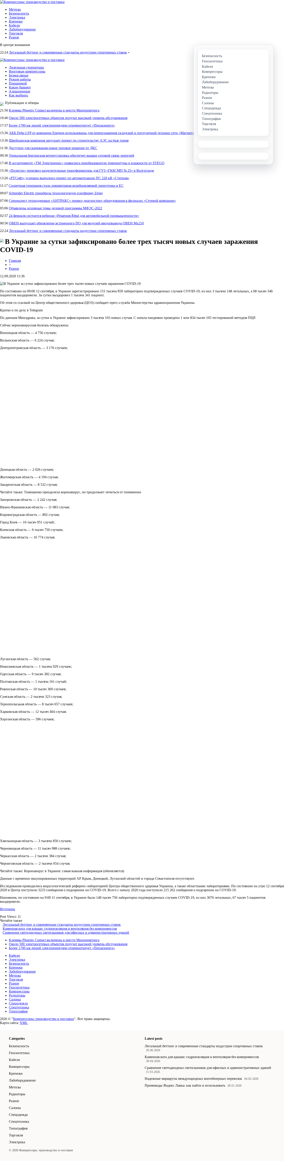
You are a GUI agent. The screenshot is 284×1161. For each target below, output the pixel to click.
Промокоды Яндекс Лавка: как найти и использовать (185, 1085)
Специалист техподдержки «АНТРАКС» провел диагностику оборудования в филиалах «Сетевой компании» (92, 200)
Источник (7, 909)
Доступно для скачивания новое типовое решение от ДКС (53, 148)
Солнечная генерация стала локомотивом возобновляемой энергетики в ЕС (66, 185)
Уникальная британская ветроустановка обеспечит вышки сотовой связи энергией (71, 155)
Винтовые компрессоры (27, 71)
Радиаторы (17, 995)
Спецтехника (19, 1007)
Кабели (14, 25)
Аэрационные (19, 91)
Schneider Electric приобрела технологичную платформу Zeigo (56, 193)
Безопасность (19, 13)
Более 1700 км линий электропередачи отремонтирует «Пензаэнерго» (62, 125)
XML (24, 1023)
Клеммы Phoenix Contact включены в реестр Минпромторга (54, 110)
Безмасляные (18, 75)
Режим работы (20, 79)
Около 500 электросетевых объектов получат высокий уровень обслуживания (68, 118)
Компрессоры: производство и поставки (43, 1019)
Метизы (15, 9)
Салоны (15, 999)
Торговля (16, 33)
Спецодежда (18, 1003)
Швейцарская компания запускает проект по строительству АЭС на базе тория (68, 140)
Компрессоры (19, 991)
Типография (18, 1011)
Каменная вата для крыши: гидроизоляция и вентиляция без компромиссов (60, 928)
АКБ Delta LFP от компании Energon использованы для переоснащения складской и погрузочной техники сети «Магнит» (101, 133)
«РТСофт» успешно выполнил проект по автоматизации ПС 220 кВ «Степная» (69, 178)
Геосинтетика (19, 987)
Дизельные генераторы (26, 67)
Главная (15, 260)
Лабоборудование (22, 29)
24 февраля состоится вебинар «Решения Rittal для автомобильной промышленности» (74, 216)
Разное (14, 37)
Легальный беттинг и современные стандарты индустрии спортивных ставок (68, 52)
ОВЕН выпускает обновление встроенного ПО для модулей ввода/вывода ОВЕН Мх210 (76, 223)
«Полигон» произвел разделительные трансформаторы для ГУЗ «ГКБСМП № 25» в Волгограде (81, 170)
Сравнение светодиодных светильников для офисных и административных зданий (66, 932)
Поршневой (18, 83)
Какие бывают (20, 87)
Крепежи (16, 21)
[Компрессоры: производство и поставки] (32, 2)
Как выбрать (18, 95)
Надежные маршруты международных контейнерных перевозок (193, 1078)
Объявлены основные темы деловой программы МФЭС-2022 (55, 208)
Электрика (17, 17)
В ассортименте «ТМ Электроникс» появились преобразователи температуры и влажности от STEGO (86, 163)
